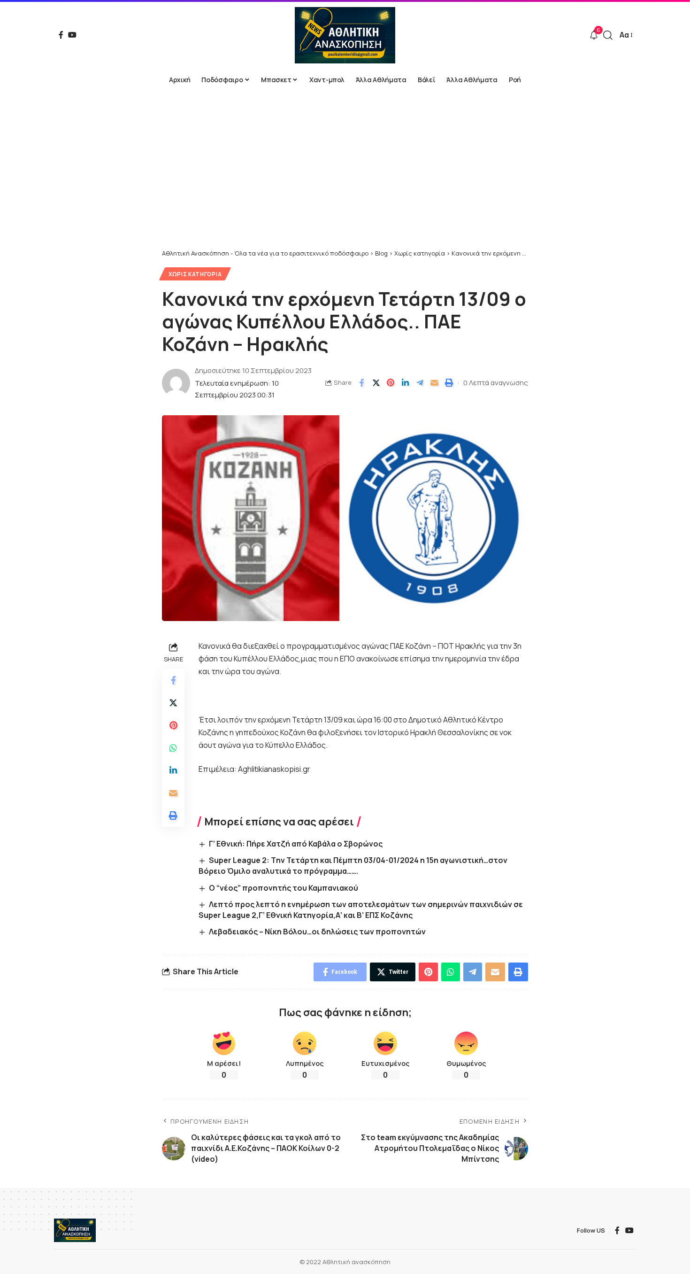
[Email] (434, 382)
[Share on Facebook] (361, 382)
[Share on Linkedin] (405, 382)
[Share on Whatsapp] (173, 748)
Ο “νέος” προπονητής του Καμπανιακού (283, 888)
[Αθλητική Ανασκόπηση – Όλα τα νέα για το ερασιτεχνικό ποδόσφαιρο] (75, 1230)
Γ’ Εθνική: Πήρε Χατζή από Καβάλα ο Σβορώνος (296, 844)
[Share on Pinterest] (390, 382)
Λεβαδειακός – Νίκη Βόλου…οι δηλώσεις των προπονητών (317, 931)
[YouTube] (72, 35)
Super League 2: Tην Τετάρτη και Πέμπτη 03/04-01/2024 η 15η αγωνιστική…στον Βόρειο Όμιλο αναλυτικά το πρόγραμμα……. (353, 865)
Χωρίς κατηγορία (195, 274)
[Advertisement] (345, 178)
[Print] (448, 382)
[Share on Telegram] (419, 382)
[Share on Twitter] (376, 382)
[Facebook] (61, 35)
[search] (608, 35)
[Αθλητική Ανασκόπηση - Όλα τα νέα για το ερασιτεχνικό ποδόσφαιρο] (345, 35)
